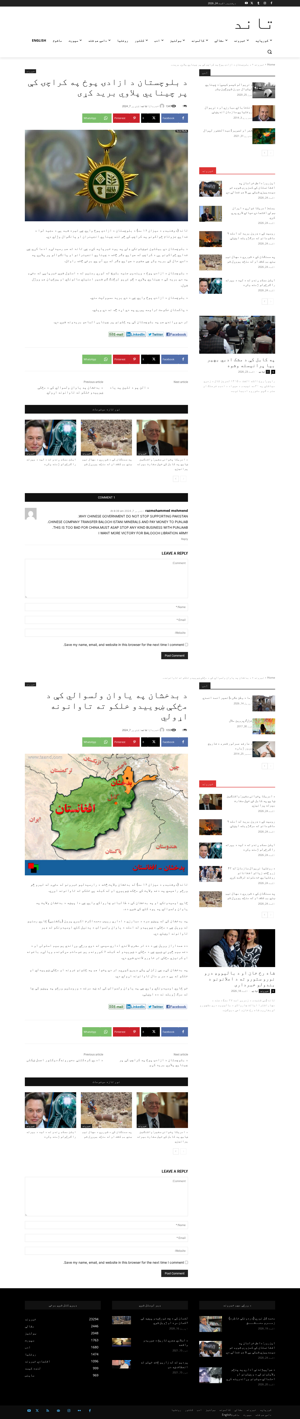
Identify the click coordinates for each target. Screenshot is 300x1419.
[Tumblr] (258, 3)
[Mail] (58, 1411)
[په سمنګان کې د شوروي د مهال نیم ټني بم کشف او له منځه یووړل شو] (106, 437)
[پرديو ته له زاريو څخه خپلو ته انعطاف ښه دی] (121, 1364)
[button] (269, 51)
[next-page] (176, 479)
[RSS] (48, 1411)
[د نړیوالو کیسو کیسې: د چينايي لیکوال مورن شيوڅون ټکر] (263, 90)
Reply (184, 539)
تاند (144, 106)
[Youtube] (246, 3)
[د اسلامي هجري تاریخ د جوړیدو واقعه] (121, 1342)
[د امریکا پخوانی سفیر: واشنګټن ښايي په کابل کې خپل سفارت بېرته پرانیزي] (162, 437)
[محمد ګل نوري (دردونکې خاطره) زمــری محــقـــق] (210, 1324)
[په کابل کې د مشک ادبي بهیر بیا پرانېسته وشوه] (237, 335)
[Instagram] (264, 3)
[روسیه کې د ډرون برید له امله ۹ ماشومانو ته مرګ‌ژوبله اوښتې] (210, 239)
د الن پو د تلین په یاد (129, 387)
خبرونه (259, 64)
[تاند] (163, 106)
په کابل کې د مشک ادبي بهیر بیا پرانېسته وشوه (241, 362)
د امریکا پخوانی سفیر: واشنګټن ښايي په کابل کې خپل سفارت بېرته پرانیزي (162, 464)
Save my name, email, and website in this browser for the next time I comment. (123, 645)
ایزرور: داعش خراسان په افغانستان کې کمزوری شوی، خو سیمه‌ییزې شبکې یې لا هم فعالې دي (250, 187)
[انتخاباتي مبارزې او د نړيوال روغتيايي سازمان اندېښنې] (263, 113)
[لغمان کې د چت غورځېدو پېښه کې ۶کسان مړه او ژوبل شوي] (121, 1320)
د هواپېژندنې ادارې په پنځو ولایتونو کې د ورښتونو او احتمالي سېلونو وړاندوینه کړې (250, 1374)
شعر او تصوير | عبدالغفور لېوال (227, 130)
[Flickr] (79, 1411)
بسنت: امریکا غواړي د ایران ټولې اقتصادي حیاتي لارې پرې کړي (253, 212)
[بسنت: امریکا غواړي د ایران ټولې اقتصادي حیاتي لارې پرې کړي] (210, 214)
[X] (252, 3)
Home (271, 64)
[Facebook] (271, 3)
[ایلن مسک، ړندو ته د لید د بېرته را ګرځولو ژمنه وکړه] (50, 437)
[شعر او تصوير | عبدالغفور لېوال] (263, 136)
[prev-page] (183, 479)
